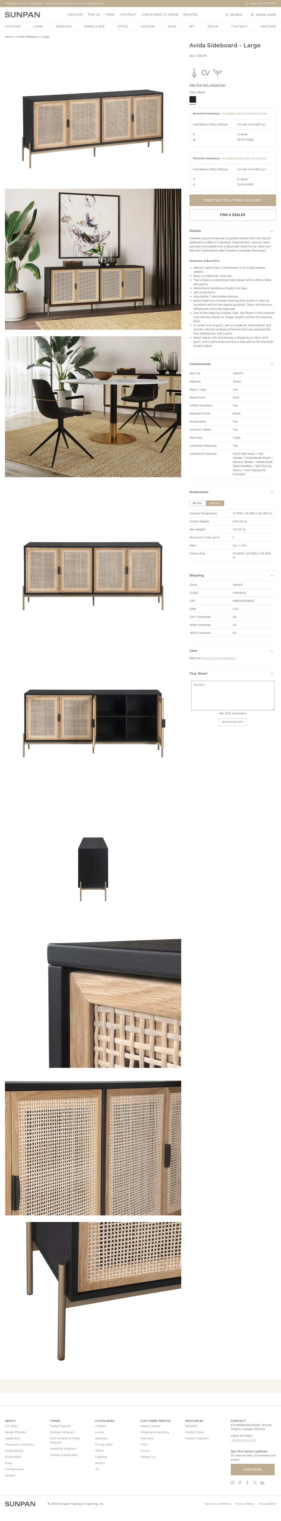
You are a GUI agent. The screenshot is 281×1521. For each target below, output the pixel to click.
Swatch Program (197, 1438)
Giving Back (13, 1456)
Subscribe (252, 1469)
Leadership (12, 1438)
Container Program (63, 1448)
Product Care (194, 1432)
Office (99, 1450)
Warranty (146, 1438)
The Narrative (14, 1469)
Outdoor (100, 1426)
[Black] (192, 99)
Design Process (15, 1432)
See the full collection (207, 85)
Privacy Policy (245, 1503)
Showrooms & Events (19, 1444)
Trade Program (60, 1426)
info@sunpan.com (244, 1440)
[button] (75, 14)
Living (99, 1432)
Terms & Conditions (218, 1503)
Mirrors (100, 1463)
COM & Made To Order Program (65, 1440)
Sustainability (14, 1450)
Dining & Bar (104, 1444)
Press (8, 1463)
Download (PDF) (233, 722)
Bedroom (101, 1438)
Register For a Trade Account (233, 200)
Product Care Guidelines (219, 658)
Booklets (191, 1426)
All (97, 1469)
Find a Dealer (232, 215)
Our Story (11, 1426)
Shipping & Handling (154, 1432)
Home (9, 36)
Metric (197, 503)
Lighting (101, 1456)
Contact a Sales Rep (63, 1454)
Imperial (215, 503)
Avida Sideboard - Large (32, 36)
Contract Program (62, 1432)
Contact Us (147, 1456)
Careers (10, 1475)
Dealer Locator (263, 3)
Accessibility (267, 1503)
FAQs (143, 1444)
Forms (144, 1450)
